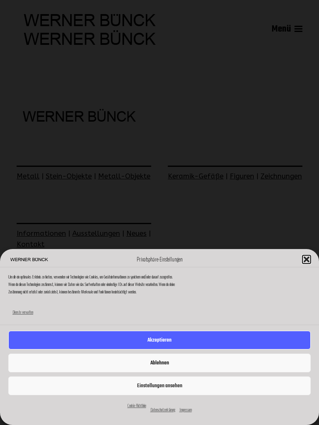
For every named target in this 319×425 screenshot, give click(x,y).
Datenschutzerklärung (162, 409)
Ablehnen (159, 363)
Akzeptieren (159, 340)
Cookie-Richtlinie (137, 405)
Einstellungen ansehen (159, 385)
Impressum (185, 409)
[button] (306, 259)
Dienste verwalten (22, 312)
